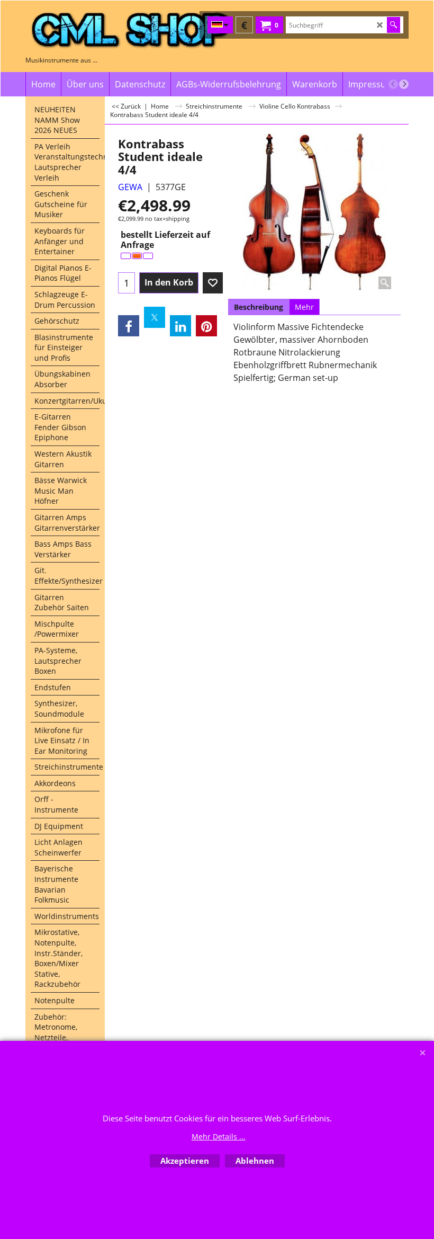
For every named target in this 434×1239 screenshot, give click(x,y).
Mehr (304, 307)
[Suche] (393, 25)
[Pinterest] (206, 325)
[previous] (393, 84)
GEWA (130, 187)
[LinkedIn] (180, 325)
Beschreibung (258, 307)
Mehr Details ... (219, 1136)
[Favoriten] (213, 283)
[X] (154, 317)
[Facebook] (128, 325)
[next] (404, 84)
